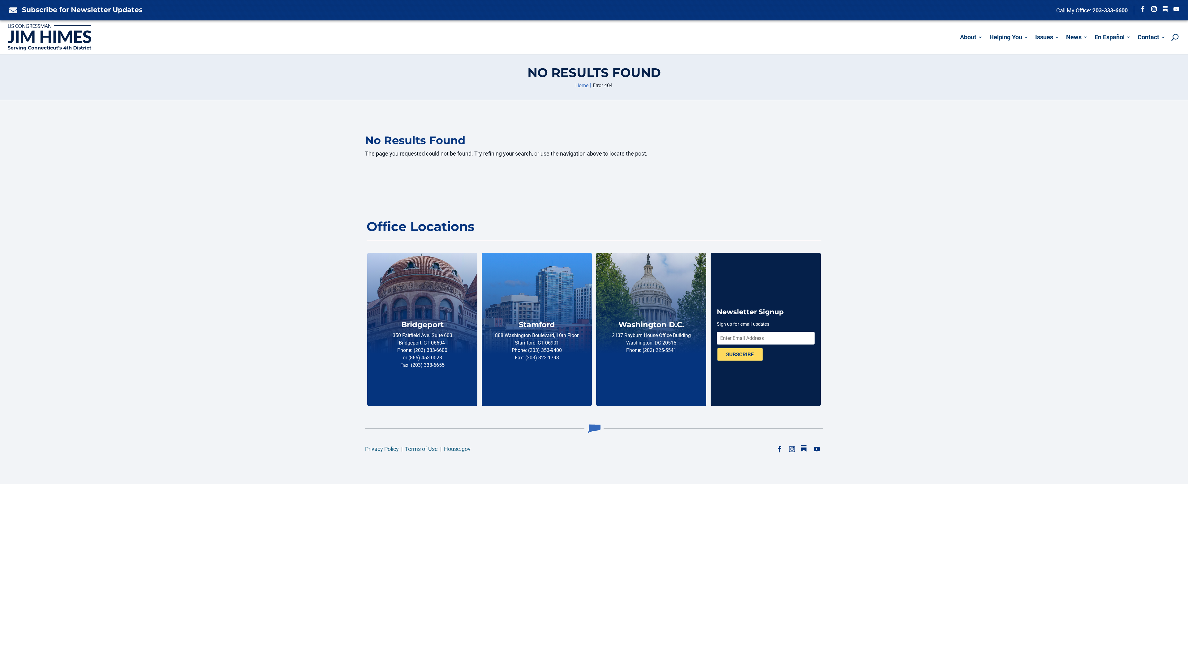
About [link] (968, 37)
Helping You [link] (1005, 37)
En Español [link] (1110, 37)
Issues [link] (1044, 37)
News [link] (1074, 37)
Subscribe (740, 354)
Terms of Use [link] (421, 449)
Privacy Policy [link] (382, 449)
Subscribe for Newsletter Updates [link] (82, 10)
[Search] (1175, 37)
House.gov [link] (457, 449)
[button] (1142, 9)
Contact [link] (1148, 37)
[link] (11, 10)
